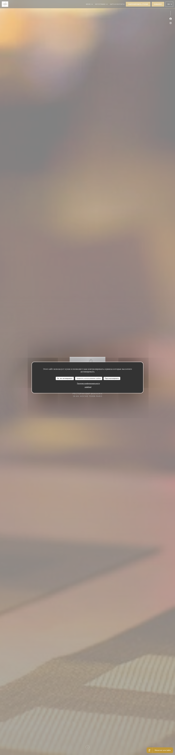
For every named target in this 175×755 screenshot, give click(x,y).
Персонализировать (112, 378)
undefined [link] (88, 387)
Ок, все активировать (64, 378)
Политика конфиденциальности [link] (88, 383)
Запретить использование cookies (88, 378)
